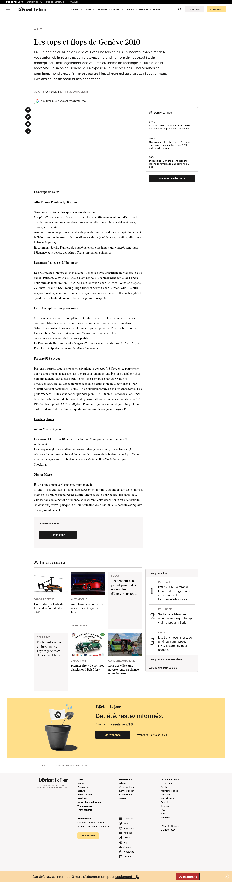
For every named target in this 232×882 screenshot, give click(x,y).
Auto (38, 29)
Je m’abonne (113, 734)
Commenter (58, 534)
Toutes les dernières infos (172, 178)
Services (82, 798)
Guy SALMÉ (52, 91)
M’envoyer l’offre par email (152, 734)
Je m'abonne (188, 877)
